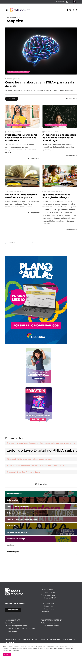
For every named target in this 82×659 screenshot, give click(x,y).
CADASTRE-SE (13, 610)
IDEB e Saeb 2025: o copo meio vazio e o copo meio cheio (29, 459)
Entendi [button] (7, 654)
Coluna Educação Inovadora (18, 71)
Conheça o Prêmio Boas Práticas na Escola (23, 472)
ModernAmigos (47, 606)
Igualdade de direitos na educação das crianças (56, 196)
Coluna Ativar (10, 623)
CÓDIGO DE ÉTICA (12, 640)
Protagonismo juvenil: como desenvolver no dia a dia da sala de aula (21, 138)
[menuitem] (60, 2)
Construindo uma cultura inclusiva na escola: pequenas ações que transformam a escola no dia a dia (41, 443)
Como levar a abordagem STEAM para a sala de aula (39, 84)
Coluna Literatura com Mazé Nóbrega (20, 628)
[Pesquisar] (29, 242)
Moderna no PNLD (48, 598)
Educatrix (45, 612)
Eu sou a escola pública (50, 626)
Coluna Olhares (14, 184)
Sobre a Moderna (48, 592)
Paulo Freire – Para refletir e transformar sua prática (21, 196)
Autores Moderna (52, 184)
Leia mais (11, 98)
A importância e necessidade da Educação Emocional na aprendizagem (59, 138)
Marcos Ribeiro (67, 184)
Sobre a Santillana (48, 595)
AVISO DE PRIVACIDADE (50, 640)
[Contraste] (71, 2)
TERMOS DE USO (30, 640)
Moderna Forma (47, 609)
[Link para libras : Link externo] (75, 2)
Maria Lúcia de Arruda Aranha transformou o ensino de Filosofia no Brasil (35, 465)
